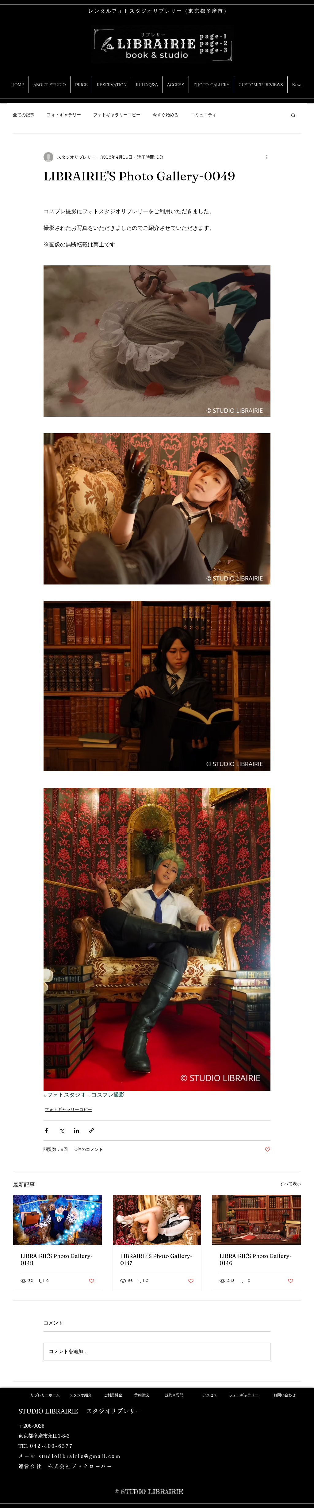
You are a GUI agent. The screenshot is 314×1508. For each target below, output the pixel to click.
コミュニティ (203, 115)
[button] (293, 115)
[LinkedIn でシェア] (76, 1130)
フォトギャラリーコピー (116, 115)
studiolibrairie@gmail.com (80, 1456)
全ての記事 (23, 115)
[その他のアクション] (266, 157)
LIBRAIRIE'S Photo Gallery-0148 (57, 1259)
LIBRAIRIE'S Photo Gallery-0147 (156, 1259)
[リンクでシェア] (91, 1130)
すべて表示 (290, 1183)
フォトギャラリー (64, 115)
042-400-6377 (51, 1446)
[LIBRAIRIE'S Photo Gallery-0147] (157, 1220)
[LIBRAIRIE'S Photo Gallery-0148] (57, 1220)
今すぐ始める (165, 115)
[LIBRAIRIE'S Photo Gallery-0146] (256, 1220)
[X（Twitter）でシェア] (61, 1130)
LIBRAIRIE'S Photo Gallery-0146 (256, 1259)
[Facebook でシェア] (46, 1130)
